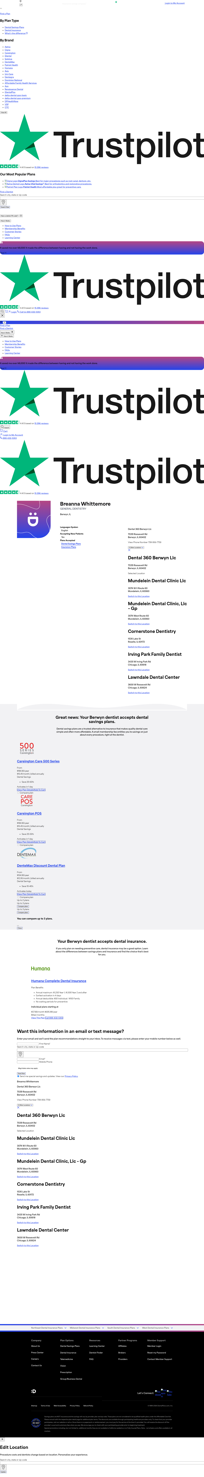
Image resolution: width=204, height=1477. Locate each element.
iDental (8, 56)
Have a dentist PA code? (9, 216)
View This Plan (38, 1018)
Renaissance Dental (14, 89)
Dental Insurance (13, 30)
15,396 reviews (41, 167)
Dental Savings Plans (14, 27)
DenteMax (10, 62)
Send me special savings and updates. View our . (49, 1076)
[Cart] (6, 312)
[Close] (18, 925)
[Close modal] (2, 1439)
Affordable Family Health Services (21, 83)
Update (3, 1472)
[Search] (2, 311)
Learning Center (12, 238)
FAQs (7, 235)
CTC (7, 107)
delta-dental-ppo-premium (18, 98)
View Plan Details (25, 790)
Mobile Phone (45, 1062)
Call (54, 1018)
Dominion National (13, 80)
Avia (7, 71)
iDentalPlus (10, 92)
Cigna (7, 50)
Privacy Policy (71, 1076)
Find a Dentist (6, 192)
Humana (9, 68)
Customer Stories (13, 232)
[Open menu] (1, 8)
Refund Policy (88, 1406)
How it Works (5, 221)
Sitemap (34, 1406)
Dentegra (9, 77)
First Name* (44, 1044)
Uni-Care (9, 74)
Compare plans (23, 906)
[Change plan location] (21, 5)
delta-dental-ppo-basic (16, 95)
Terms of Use (45, 1406)
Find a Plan (5, 14)
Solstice (8, 59)
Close (20, 928)
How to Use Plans (13, 225)
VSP (7, 104)
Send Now (21, 1073)
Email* (42, 1059)
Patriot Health (11, 65)
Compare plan (26, 793)
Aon (6, 86)
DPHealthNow (11, 101)
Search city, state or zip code (13, 195)
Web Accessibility (60, 1406)
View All (3, 112)
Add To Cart (39, 790)
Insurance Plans (68, 547)
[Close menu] (2, 316)
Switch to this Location (139, 596)
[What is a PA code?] (21, 216)
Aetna (7, 47)
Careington (10, 53)
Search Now (5, 207)
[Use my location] (3, 202)
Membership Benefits (15, 228)
